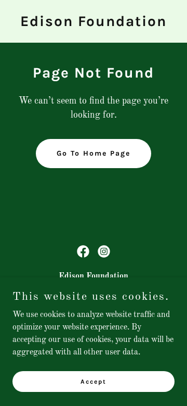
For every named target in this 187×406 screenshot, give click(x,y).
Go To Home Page (93, 153)
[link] (93, 24)
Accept (93, 381)
